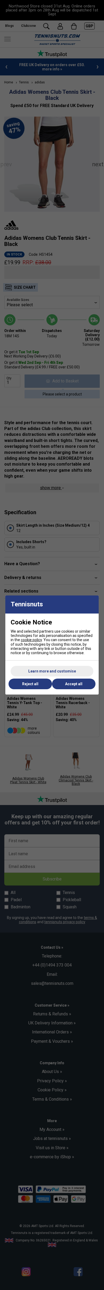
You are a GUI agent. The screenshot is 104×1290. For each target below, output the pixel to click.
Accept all (73, 684)
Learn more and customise (52, 671)
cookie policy (31, 640)
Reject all (30, 684)
